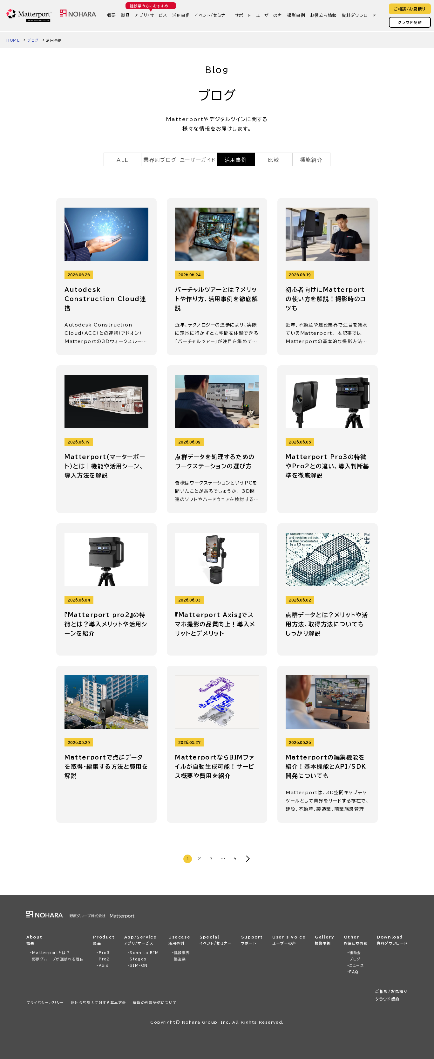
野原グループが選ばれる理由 (58, 959)
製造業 (180, 959)
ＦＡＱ (354, 971)
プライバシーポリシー (45, 1002)
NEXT (246, 859)
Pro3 (104, 952)
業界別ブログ (160, 159)
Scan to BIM (144, 952)
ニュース (356, 965)
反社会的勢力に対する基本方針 (98, 1002)
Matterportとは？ (51, 952)
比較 (273, 159)
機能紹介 (311, 159)
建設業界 (182, 952)
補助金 (355, 952)
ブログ (355, 959)
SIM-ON (139, 965)
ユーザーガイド (198, 159)
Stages (138, 959)
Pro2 (104, 959)
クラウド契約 (410, 22)
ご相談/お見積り (410, 9)
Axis (104, 965)
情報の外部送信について (155, 1002)
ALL (122, 159)
